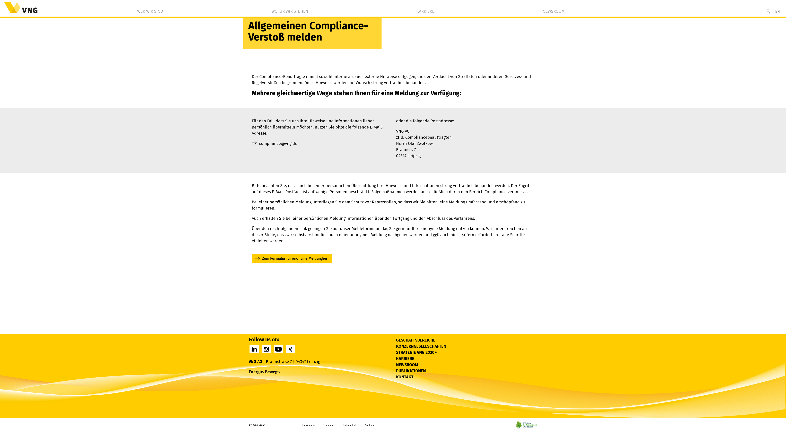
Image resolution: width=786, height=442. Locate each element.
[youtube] (278, 349)
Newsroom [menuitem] (554, 11)
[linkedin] (254, 349)
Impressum (308, 425)
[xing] (290, 349)
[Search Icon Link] (768, 11)
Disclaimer (329, 425)
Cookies (369, 425)
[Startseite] (20, 7)
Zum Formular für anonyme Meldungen (294, 258)
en (777, 11)
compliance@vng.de (278, 143)
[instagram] (266, 349)
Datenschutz (350, 425)
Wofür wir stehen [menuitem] (289, 11)
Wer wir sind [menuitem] (150, 11)
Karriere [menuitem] (425, 11)
